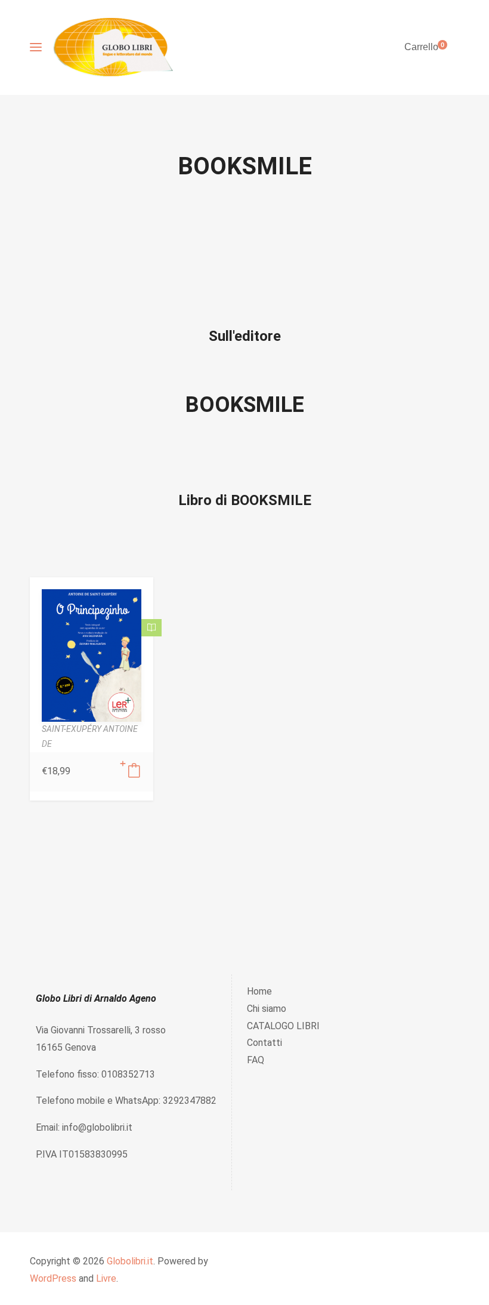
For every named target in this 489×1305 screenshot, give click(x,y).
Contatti (264, 1042)
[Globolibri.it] (113, 47)
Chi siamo (266, 1008)
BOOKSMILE (244, 404)
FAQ (255, 1060)
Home (259, 991)
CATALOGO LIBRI (283, 1026)
